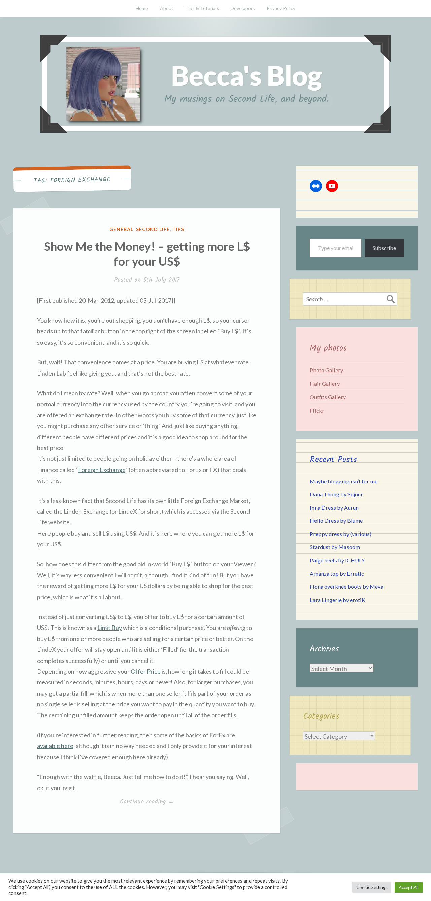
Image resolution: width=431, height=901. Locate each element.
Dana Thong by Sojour (336, 494)
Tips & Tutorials (202, 8)
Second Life (153, 229)
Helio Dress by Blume (336, 520)
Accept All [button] (409, 887)
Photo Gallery (326, 370)
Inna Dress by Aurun (334, 507)
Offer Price (146, 671)
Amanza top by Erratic (337, 573)
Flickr (317, 410)
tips (178, 229)
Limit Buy (109, 627)
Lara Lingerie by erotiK (337, 600)
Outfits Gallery (328, 397)
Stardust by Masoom (335, 547)
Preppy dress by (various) (340, 533)
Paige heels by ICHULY (337, 560)
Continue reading (154, 802)
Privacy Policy (281, 8)
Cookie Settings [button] (371, 887)
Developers (243, 8)
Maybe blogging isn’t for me (343, 481)
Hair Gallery (325, 383)
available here (55, 745)
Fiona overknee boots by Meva (346, 586)
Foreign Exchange (101, 469)
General (121, 229)
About (166, 8)
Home (142, 8)
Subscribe (384, 248)
